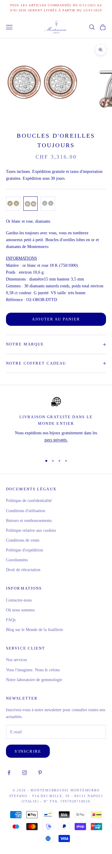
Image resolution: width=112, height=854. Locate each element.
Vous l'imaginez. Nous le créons (33, 670)
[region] (56, 423)
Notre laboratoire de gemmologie (34, 680)
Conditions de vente (22, 540)
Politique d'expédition (24, 550)
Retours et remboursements (29, 520)
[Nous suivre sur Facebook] (9, 773)
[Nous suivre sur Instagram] (24, 773)
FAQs (11, 620)
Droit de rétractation (23, 570)
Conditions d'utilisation (25, 511)
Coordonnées (17, 560)
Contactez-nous (19, 600)
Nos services (16, 660)
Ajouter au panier (56, 319)
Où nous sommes (20, 610)
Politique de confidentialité (29, 500)
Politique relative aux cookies (31, 530)
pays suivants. (56, 440)
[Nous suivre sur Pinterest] (40, 773)
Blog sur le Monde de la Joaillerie (34, 629)
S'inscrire (28, 751)
